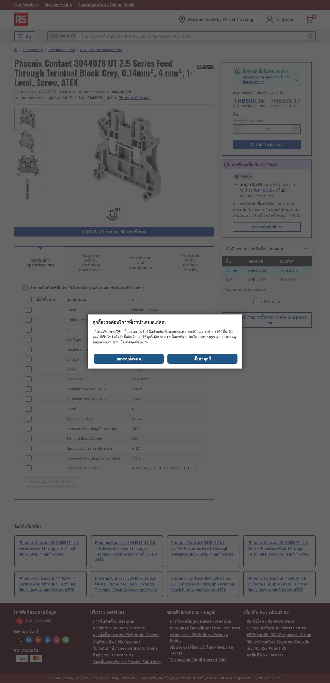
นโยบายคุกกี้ (127, 342)
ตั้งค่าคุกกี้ (202, 359)
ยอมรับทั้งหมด (129, 359)
